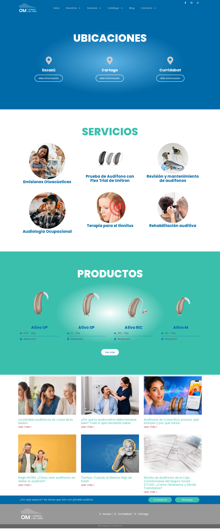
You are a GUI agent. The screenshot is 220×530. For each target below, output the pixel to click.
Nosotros (71, 8)
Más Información (49, 78)
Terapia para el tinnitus (110, 225)
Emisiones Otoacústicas (47, 181)
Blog (131, 8)
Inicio (57, 8)
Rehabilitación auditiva (172, 225)
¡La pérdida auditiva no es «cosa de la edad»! (45, 421)
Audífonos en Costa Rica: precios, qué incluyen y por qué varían (171, 421)
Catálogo (113, 8)
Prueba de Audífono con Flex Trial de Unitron (110, 178)
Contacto (146, 8)
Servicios (92, 8)
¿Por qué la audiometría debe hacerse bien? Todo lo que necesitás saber (108, 421)
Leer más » (25, 427)
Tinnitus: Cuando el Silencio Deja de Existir (106, 479)
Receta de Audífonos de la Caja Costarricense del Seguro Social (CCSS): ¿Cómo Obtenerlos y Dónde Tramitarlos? (170, 483)
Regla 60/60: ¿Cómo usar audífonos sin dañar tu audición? (46, 479)
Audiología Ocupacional (47, 231)
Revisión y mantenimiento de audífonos (173, 178)
